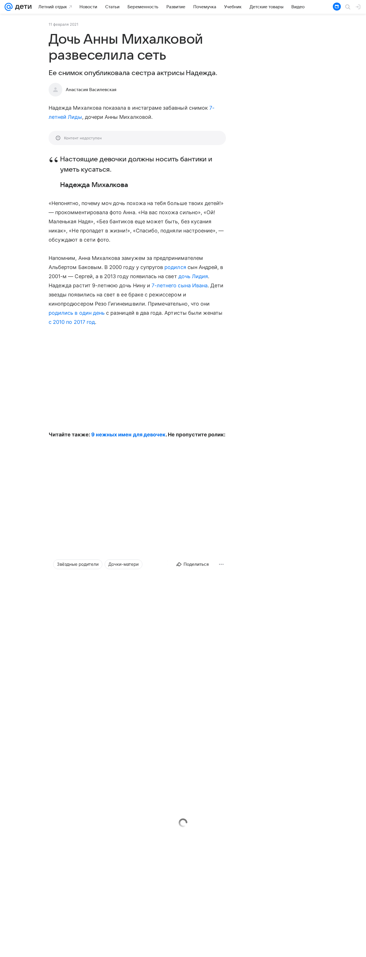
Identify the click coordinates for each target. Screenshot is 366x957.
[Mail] (9, 7)
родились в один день (77, 313)
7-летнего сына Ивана (180, 285)
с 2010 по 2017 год (72, 322)
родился (175, 267)
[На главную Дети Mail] (22, 7)
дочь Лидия (193, 276)
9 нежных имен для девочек (128, 435)
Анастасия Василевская (91, 89)
